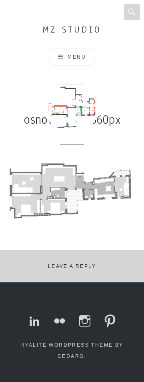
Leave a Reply (72, 266)
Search (132, 12)
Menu (77, 57)
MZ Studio (71, 29)
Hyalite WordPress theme (66, 345)
